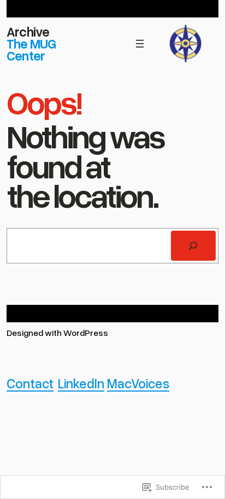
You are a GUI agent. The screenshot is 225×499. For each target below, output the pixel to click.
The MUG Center (31, 49)
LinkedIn (81, 383)
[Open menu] (139, 43)
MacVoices (138, 383)
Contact (30, 383)
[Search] (193, 246)
